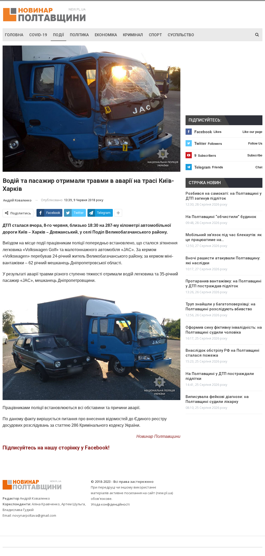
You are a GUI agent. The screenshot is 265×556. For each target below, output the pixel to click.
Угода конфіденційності (110, 504)
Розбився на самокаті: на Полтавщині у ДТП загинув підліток (223, 196)
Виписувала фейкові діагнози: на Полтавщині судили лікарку (217, 399)
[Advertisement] (201, 14)
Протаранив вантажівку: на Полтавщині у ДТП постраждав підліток (223, 283)
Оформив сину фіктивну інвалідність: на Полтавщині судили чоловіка (224, 330)
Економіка (106, 35)
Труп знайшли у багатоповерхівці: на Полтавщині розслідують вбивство (220, 306)
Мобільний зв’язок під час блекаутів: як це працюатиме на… (224, 237)
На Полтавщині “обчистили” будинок (221, 216)
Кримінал (133, 35)
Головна (14, 35)
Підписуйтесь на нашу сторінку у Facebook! (56, 448)
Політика (79, 35)
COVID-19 (38, 35)
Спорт (155, 35)
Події (58, 35)
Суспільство (181, 35)
